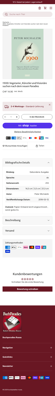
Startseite (6, 22)
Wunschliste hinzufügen (16, 146)
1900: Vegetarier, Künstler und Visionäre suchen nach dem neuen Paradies (25, 24)
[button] (45, 8)
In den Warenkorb (37, 117)
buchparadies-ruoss (15, 390)
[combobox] (27, 14)
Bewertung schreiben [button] (27, 289)
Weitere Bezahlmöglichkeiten (27, 131)
